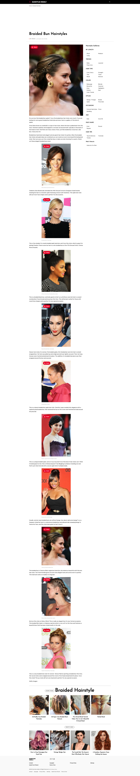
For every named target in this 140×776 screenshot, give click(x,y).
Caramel (100, 86)
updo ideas (41, 137)
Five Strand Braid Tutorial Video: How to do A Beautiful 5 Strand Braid (80, 719)
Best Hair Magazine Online (53, 769)
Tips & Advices (91, 136)
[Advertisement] (70, 19)
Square (89, 128)
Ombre (89, 90)
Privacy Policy (73, 763)
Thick (99, 74)
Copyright (52, 763)
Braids (100, 99)
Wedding (89, 111)
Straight (100, 72)
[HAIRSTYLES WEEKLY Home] (38, 759)
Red (99, 90)
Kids (88, 119)
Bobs (88, 63)
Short (88, 53)
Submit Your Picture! (33, 765)
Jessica (33, 38)
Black (88, 76)
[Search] (110, 2)
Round (100, 126)
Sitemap (92, 763)
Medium (100, 53)
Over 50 (100, 119)
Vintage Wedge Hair (60, 752)
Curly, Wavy (90, 72)
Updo (88, 101)
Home (30, 5)
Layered (100, 63)
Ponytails (101, 101)
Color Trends (90, 92)
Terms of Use (52, 765)
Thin (88, 74)
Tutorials (100, 136)
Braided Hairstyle (37, 5)
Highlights (101, 88)
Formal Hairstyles (92, 109)
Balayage (89, 84)
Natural (100, 76)
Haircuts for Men (92, 145)
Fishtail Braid (101, 716)
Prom (99, 109)
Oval (88, 126)
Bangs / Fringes (91, 99)
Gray (88, 88)
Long (88, 55)
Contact (31, 763)
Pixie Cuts (90, 65)
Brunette (89, 86)
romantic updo (45, 192)
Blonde (100, 84)
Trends (89, 138)
